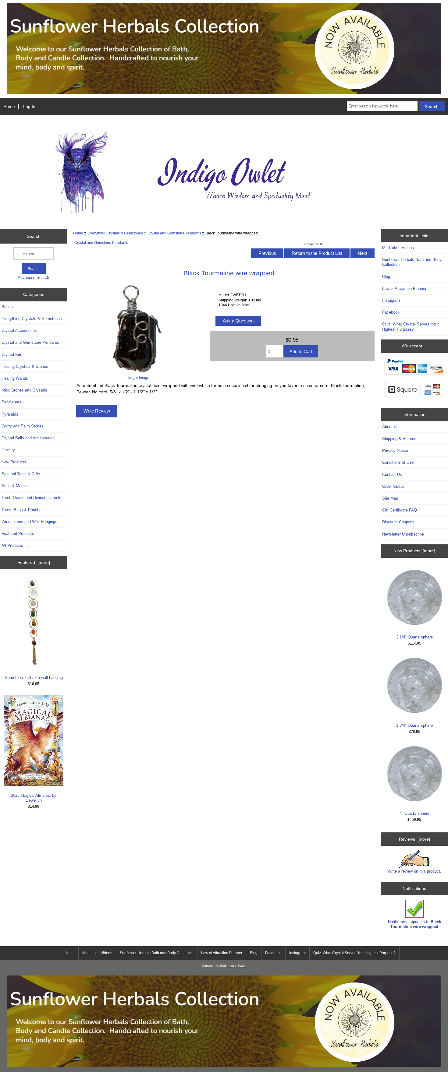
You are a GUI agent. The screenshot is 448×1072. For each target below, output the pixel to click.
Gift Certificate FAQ (399, 510)
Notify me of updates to (414, 924)
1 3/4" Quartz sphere (414, 725)
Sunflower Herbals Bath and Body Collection (412, 262)
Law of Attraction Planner (404, 288)
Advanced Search (33, 277)
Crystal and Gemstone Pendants (174, 233)
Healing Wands (15, 378)
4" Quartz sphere (414, 813)
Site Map (390, 498)
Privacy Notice (395, 450)
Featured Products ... (20, 533)
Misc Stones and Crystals (24, 390)
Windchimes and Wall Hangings (29, 521)
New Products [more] (414, 550)
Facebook (391, 312)
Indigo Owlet (236, 965)
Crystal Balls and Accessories (28, 438)
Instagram (391, 300)
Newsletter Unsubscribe (403, 534)
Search (34, 236)
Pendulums (11, 402)
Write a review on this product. (414, 871)
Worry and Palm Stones (23, 426)
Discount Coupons (398, 522)
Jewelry (8, 450)
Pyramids (10, 414)
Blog (386, 276)
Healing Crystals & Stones (25, 366)
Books (7, 306)
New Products (14, 462)
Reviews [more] (414, 839)
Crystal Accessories (19, 330)
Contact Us (392, 474)
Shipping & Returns (399, 438)
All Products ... (15, 545)
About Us (390, 426)
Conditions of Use (398, 462)
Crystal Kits (12, 354)
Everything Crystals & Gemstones (115, 233)
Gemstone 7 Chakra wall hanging (34, 677)
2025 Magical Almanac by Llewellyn (33, 798)
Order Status (393, 486)
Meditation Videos (398, 247)
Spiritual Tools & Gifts (21, 474)
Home (9, 106)
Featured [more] (33, 562)
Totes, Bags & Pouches (23, 510)
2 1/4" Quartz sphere (414, 637)
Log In (29, 106)
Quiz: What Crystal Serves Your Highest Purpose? (410, 326)
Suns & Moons (15, 485)
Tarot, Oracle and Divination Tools (31, 497)
